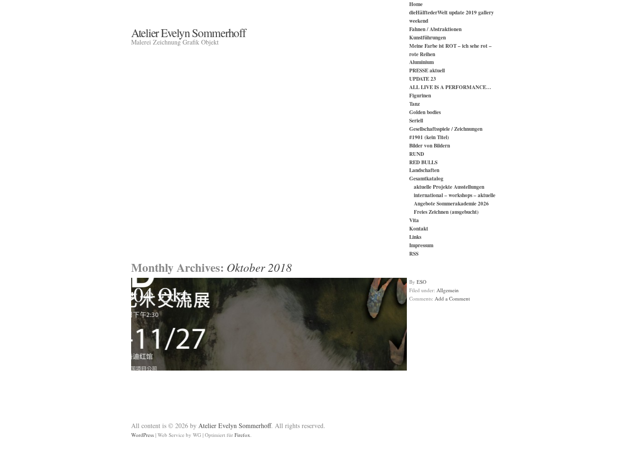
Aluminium (421, 62)
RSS (413, 253)
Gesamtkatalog (426, 178)
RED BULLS (423, 162)
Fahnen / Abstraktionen (435, 29)
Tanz (414, 104)
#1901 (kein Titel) (429, 137)
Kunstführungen (427, 37)
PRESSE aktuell (427, 70)
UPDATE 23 (422, 79)
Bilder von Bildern (429, 145)
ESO (421, 281)
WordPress (142, 434)
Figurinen (420, 95)
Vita (414, 220)
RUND (416, 154)
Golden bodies (425, 112)
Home (416, 4)
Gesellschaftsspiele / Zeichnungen (445, 129)
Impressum (421, 245)
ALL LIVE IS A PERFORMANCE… (450, 87)
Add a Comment (452, 298)
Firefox (242, 434)
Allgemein (448, 290)
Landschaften (424, 170)
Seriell (416, 120)
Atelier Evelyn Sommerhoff (188, 32)
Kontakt (418, 228)
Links (415, 237)
